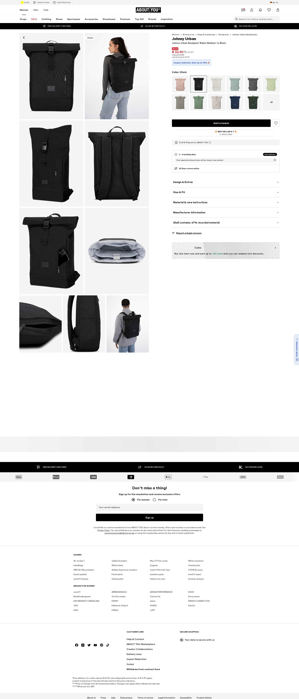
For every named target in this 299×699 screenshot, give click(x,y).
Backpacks (224, 34)
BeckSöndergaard (82, 596)
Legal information (166, 698)
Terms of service (145, 698)
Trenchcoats (194, 565)
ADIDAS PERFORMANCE (161, 592)
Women (24, 10)
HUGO (191, 592)
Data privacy (126, 698)
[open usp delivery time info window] (275, 160)
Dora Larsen (194, 596)
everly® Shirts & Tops (160, 570)
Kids (46, 10)
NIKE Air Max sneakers (84, 570)
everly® (77, 592)
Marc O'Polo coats (159, 561)
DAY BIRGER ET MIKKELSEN (86, 601)
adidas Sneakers (119, 561)
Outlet (26, 2)
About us (91, 698)
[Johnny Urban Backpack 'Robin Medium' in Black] (51, 164)
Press (103, 698)
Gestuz (191, 605)
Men (35, 10)
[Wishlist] (269, 10)
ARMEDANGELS (119, 592)
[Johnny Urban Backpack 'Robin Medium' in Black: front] (51, 76)
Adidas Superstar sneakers (124, 570)
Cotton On (155, 596)
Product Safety (204, 698)
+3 (271, 102)
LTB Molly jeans (195, 570)
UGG (76, 605)
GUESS (153, 605)
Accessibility (186, 698)
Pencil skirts (117, 574)
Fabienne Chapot (120, 605)
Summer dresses (196, 579)
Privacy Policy (103, 530)
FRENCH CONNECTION (199, 601)
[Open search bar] (236, 19)
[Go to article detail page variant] (180, 84)
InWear (115, 610)
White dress (117, 565)
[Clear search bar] (277, 19)
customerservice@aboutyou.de (119, 533)
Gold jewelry (117, 579)
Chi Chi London (119, 596)
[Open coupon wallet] (243, 10)
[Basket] (278, 10)
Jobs (113, 698)
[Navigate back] (23, 37)
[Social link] (76, 645)
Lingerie (154, 565)
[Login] (252, 10)
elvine (152, 601)
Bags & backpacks (206, 34)
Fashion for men (157, 579)
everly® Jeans (194, 574)
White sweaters (196, 561)
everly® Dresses (81, 579)
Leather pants (157, 574)
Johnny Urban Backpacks (244, 34)
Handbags (78, 565)
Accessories (188, 34)
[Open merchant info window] (210, 142)
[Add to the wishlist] (276, 123)
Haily (76, 610)
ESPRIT (115, 601)
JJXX (152, 610)
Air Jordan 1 (79, 561)
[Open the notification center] (260, 10)
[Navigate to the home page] (90, 633)
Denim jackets (80, 574)
